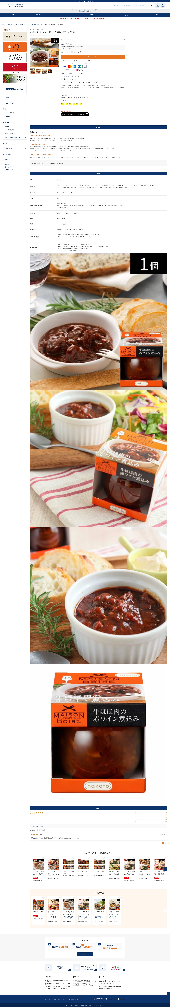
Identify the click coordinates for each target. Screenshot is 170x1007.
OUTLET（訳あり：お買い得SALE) (13, 137)
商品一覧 (38, 14)
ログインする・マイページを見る (78, 10)
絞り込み (42, 830)
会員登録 (5, 160)
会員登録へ (84, 954)
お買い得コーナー (8, 122)
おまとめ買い (8, 126)
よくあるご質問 (7, 148)
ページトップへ (168, 993)
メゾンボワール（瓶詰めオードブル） (19, 24)
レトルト (66, 14)
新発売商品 (7, 116)
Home (3, 24)
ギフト (157, 14)
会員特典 (85, 940)
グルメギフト (6, 98)
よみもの (5, 143)
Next (57, 53)
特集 (4, 109)
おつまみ (92, 14)
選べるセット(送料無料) (10, 133)
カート (162, 6)
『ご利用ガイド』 (69, 76)
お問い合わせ (9, 169)
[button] (165, 869)
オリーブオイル (124, 14)
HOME (12, 14)
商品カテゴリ (8, 24)
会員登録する (82, 11)
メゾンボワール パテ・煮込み (33, 24)
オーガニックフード (9, 113)
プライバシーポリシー (62, 999)
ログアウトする (91, 10)
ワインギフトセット (8, 103)
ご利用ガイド (9, 167)
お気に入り (9, 164)
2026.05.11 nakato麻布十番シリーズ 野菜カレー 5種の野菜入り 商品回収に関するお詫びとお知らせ (85, 18)
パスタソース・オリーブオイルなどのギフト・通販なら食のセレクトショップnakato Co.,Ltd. (81, 1005)
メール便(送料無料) (9, 130)
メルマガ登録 (6, 154)
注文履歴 (157, 6)
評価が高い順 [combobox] (32, 830)
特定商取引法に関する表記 (73, 999)
